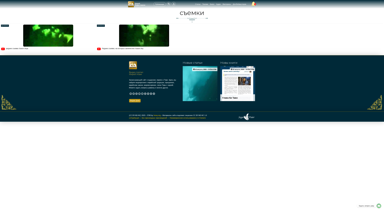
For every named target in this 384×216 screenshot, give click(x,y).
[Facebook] (131, 93)
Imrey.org (157, 115)
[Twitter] (133, 93)
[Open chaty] (379, 206)
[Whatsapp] (145, 93)
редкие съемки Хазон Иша (17, 49)
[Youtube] (139, 93)
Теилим (205, 4)
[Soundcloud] (154, 93)
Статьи (197, 4)
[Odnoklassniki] (151, 93)
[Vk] (148, 93)
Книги (212, 4)
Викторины (227, 4)
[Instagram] (136, 93)
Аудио (218, 4)
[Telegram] (142, 93)
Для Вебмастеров (239, 4)
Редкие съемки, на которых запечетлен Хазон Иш (122, 49)
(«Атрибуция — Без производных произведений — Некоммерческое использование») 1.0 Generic (167, 118)
